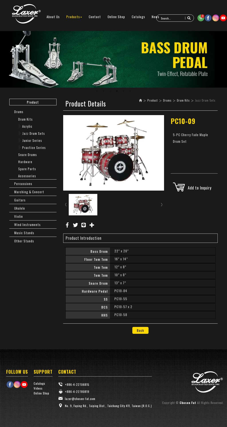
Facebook (208, 17)
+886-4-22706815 (77, 384)
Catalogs (39, 383)
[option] (113, 59)
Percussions (23, 183)
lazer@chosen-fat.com (80, 398)
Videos (38, 388)
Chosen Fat (26, 13)
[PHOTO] (113, 153)
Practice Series (34, 147)
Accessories (27, 175)
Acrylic (27, 126)
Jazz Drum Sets (33, 133)
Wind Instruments (27, 224)
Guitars (19, 199)
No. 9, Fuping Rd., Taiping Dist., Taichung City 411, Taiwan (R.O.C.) (108, 406)
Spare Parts (27, 168)
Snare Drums (27, 154)
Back (140, 330)
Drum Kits (25, 119)
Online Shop (41, 393)
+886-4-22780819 (77, 391)
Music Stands (24, 232)
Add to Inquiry (199, 188)
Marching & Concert (29, 191)
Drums (18, 111)
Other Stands (24, 240)
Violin (18, 216)
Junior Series (32, 140)
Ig (215, 17)
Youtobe (223, 17)
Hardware (25, 161)
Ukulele (19, 208)
